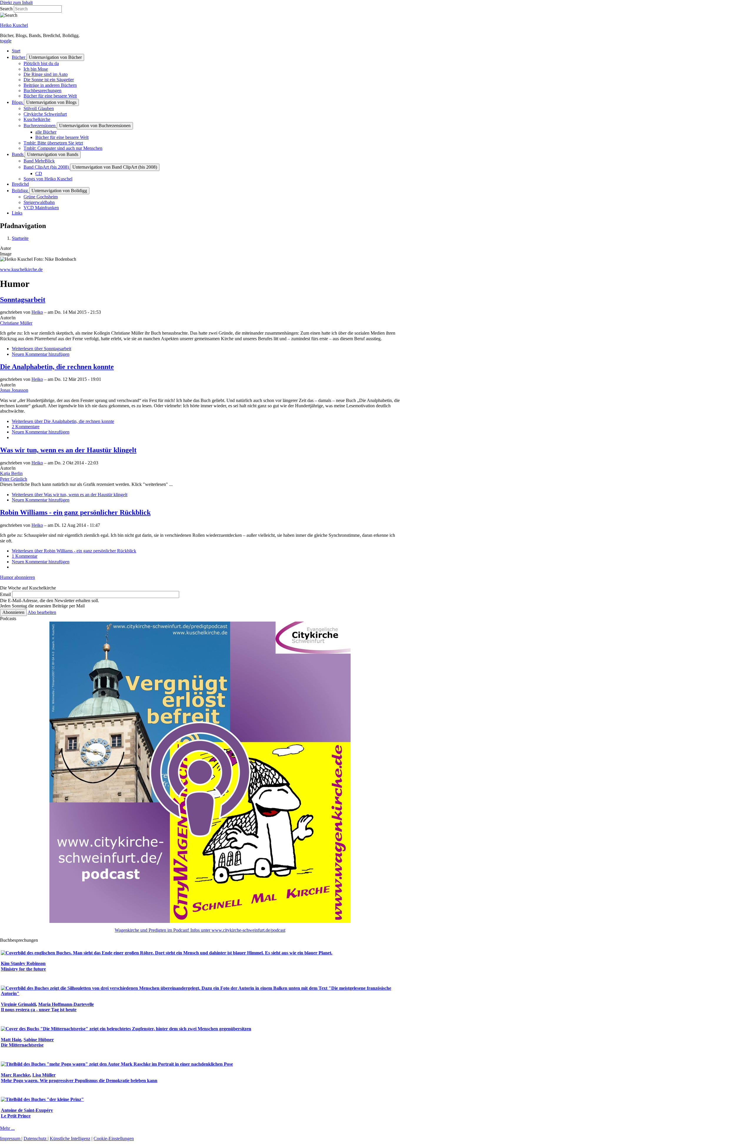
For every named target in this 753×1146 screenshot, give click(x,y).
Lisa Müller (44, 1074)
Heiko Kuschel (14, 25)
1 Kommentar (24, 556)
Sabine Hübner (39, 1039)
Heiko (37, 312)
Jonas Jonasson (14, 390)
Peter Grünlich (13, 478)
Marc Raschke (15, 1074)
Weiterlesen (41, 348)
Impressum (10, 1138)
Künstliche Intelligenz (70, 1138)
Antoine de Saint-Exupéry (27, 1110)
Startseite (20, 238)
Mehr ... (7, 1128)
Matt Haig (11, 1039)
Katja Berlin (11, 473)
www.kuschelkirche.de (21, 269)
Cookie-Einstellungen (114, 1138)
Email (5, 594)
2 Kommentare (25, 426)
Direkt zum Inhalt (16, 2)
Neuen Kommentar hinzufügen (40, 354)
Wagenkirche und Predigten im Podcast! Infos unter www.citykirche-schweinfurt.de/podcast (200, 930)
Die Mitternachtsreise (22, 1044)
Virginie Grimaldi (18, 1004)
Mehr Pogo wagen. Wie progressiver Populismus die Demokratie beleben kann (79, 1080)
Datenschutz (36, 1138)
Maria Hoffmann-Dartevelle (66, 1004)
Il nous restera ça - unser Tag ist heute (38, 1009)
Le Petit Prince (16, 1115)
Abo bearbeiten (42, 612)
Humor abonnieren (17, 577)
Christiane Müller (16, 322)
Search (6, 8)
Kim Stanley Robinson (23, 963)
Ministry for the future (23, 968)
